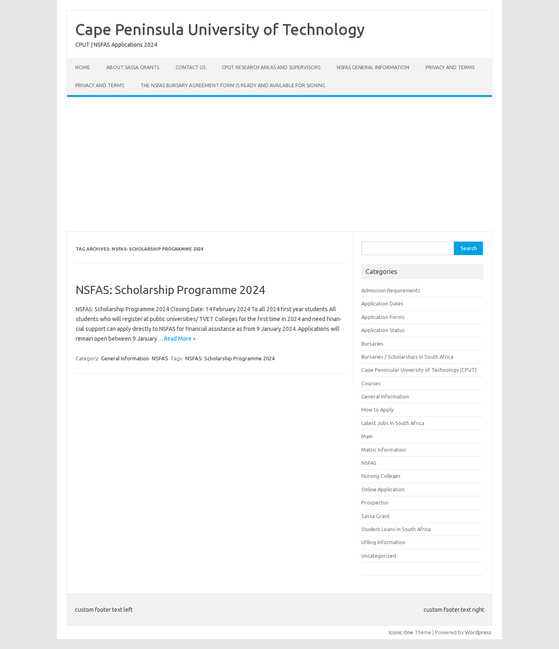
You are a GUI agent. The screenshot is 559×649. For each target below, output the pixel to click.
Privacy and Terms (450, 67)
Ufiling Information (383, 542)
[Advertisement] (279, 164)
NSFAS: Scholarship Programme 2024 (171, 289)
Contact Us (190, 67)
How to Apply (377, 409)
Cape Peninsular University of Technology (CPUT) (419, 370)
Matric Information (383, 449)
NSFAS (160, 358)
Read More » (180, 338)
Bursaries (372, 343)
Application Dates (382, 303)
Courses (371, 383)
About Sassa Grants (132, 67)
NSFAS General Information (373, 67)
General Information (125, 358)
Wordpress (478, 632)
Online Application (383, 489)
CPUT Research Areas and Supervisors (271, 67)
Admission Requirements (390, 290)
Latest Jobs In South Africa (392, 423)
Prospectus (374, 502)
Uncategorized (378, 556)
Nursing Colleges (381, 476)
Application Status (383, 330)
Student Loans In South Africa (396, 529)
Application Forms (383, 317)
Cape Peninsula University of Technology (220, 29)
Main (367, 436)
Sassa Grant (375, 516)
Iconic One (401, 632)
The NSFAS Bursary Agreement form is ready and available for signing (232, 85)
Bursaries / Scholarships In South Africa (407, 357)
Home (82, 67)
